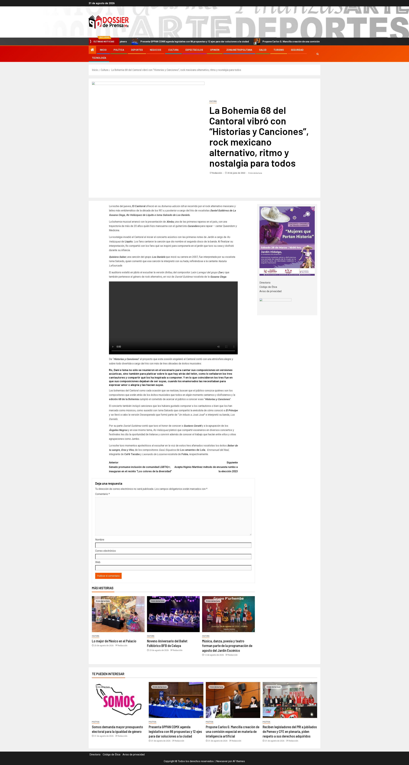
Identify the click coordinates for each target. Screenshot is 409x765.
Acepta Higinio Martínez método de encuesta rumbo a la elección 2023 (206, 467)
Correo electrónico (105, 550)
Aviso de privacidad (270, 291)
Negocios (155, 50)
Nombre (99, 539)
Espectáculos (194, 50)
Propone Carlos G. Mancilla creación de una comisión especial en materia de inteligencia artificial (282, 41)
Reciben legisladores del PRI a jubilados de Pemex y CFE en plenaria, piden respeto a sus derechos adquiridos (290, 731)
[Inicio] (92, 50)
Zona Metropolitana (239, 50)
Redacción (217, 173)
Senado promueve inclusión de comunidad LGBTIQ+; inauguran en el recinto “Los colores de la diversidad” (140, 467)
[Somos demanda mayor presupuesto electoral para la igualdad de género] (119, 700)
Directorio (264, 282)
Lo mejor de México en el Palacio (114, 641)
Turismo (279, 50)
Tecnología (99, 58)
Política (119, 50)
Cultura (173, 50)
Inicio (103, 50)
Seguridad (297, 50)
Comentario (102, 494)
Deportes (137, 50)
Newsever (222, 761)
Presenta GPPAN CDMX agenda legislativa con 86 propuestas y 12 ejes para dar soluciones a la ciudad (162, 41)
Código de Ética (268, 286)
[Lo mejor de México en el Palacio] (118, 614)
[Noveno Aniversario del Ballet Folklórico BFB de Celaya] (173, 614)
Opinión (214, 50)
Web (97, 562)
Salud (262, 50)
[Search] (318, 54)
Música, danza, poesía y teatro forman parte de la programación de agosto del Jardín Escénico (227, 645)
